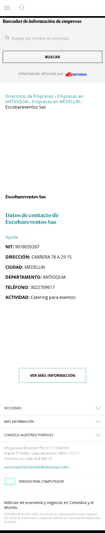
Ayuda (11, 237)
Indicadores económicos (84, 8)
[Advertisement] (52, 154)
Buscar (52, 56)
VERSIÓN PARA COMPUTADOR (41, 481)
